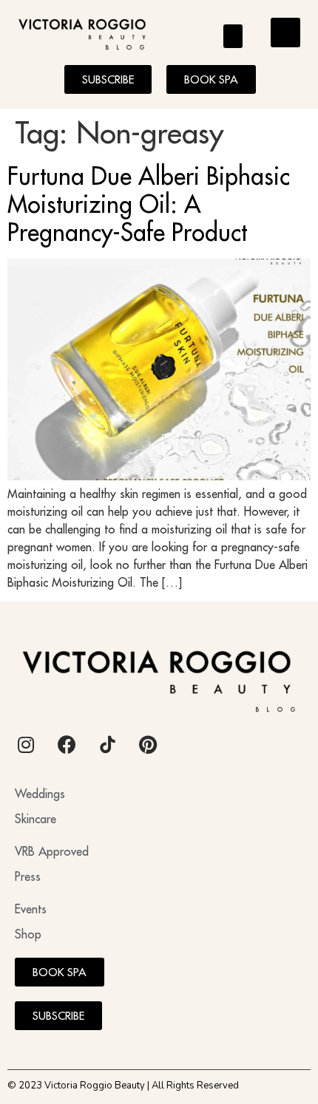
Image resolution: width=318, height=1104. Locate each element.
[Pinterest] (147, 744)
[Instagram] (25, 744)
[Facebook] (66, 744)
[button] (233, 36)
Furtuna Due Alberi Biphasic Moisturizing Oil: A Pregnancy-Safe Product (148, 204)
